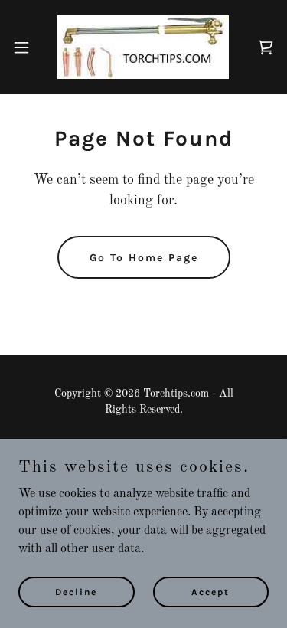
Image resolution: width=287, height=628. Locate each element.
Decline (76, 591)
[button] (26, 47)
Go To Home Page (144, 257)
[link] (143, 47)
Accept (210, 591)
